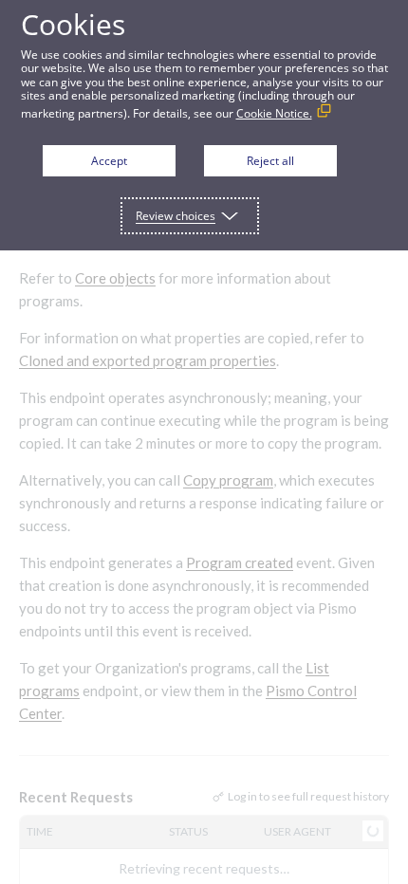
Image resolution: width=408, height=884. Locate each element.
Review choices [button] (175, 216)
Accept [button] (109, 161)
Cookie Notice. (274, 113)
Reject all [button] (270, 161)
